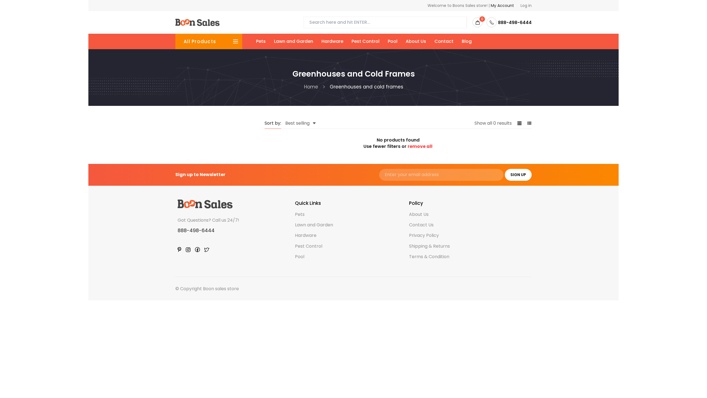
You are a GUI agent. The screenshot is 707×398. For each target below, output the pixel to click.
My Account (502, 5)
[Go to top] (687, 378)
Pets (261, 41)
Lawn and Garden (293, 41)
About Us (416, 41)
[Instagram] (188, 249)
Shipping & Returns (429, 246)
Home (311, 86)
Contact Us (421, 225)
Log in (526, 5)
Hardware (332, 41)
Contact (443, 41)
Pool (392, 41)
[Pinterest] (179, 249)
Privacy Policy (424, 235)
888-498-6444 (196, 230)
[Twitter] (206, 250)
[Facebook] (197, 249)
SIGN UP (518, 174)
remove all (420, 146)
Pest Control (365, 41)
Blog (467, 41)
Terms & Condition (429, 256)
